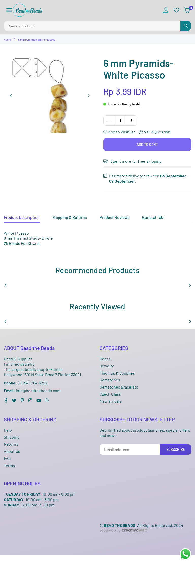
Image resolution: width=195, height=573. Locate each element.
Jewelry (107, 365)
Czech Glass (110, 394)
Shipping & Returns (69, 217)
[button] (9, 10)
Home (7, 39)
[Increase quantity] (131, 120)
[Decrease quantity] (109, 120)
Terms (9, 465)
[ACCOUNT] (165, 10)
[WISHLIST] (176, 10)
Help (8, 430)
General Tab (153, 217)
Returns (11, 444)
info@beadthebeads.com (32, 390)
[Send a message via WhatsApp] (185, 554)
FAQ (7, 458)
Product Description (22, 217)
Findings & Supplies (117, 372)
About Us (12, 451)
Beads (105, 358)
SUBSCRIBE (175, 449)
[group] (50, 95)
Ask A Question (156, 131)
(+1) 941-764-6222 (26, 382)
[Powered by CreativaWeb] (124, 537)
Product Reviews (114, 217)
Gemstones (110, 379)
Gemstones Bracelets (119, 386)
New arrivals (111, 401)
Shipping (12, 437)
